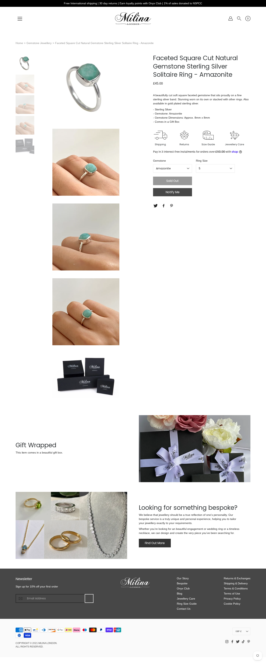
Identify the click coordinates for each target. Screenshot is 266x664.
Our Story (183, 578)
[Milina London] (133, 18)
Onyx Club (183, 588)
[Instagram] (227, 641)
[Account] (230, 18)
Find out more (155, 543)
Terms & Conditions (236, 588)
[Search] (239, 18)
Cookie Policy (232, 603)
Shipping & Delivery (236, 583)
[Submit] (89, 598)
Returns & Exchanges (237, 578)
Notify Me (173, 192)
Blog (179, 593)
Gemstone (159, 160)
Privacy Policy (232, 598)
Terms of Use (232, 593)
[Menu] (20, 19)
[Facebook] (164, 205)
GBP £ (238, 631)
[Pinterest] (172, 205)
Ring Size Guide (187, 603)
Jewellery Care (186, 598)
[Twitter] (156, 205)
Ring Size (202, 160)
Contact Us (183, 608)
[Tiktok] (243, 641)
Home (19, 43)
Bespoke (182, 583)
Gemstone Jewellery (39, 43)
